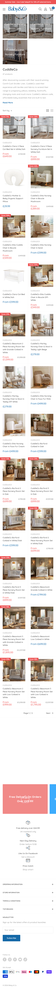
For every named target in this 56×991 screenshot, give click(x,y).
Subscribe (11, 938)
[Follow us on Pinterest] (15, 959)
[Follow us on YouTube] (20, 959)
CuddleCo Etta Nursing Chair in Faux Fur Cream (14, 445)
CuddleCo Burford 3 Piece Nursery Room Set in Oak (42, 491)
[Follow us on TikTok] (25, 959)
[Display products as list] (52, 110)
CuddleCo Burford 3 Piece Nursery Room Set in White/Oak (14, 590)
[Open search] (40, 9)
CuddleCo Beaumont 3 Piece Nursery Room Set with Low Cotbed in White (42, 693)
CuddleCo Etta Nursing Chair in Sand (41, 246)
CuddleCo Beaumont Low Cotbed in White (40, 638)
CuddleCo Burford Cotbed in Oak (39, 445)
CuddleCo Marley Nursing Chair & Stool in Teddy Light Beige (41, 346)
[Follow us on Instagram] (10, 959)
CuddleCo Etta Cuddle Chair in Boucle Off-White (41, 297)
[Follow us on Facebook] (5, 959)
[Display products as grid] (47, 110)
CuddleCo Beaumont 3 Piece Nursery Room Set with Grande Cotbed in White (14, 640)
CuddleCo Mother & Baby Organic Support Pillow (13, 198)
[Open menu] (4, 9)
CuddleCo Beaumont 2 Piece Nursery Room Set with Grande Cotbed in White (14, 348)
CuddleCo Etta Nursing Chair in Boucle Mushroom (41, 198)
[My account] (45, 9)
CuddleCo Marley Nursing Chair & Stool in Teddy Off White (13, 399)
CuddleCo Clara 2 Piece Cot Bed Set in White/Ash (14, 147)
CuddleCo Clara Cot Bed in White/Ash (14, 295)
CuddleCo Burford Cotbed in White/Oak (12, 539)
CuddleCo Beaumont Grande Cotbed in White (41, 588)
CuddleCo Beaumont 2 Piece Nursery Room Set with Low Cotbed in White (14, 693)
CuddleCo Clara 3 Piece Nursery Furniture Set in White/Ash (41, 149)
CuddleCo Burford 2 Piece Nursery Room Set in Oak (14, 491)
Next (48, 713)
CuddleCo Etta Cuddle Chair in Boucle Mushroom (13, 248)
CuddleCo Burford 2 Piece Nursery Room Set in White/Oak (42, 540)
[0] (51, 9)
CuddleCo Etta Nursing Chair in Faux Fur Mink (41, 397)
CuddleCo (7, 143)
